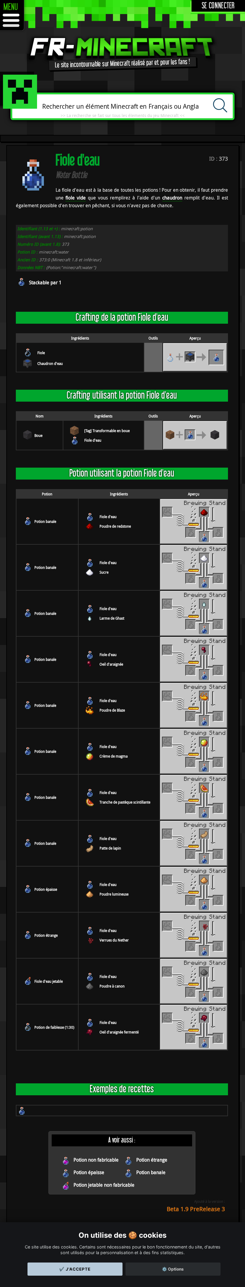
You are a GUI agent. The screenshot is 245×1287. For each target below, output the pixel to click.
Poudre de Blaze (112, 710)
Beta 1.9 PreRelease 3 (196, 1209)
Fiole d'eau (92, 440)
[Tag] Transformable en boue (107, 430)
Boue (38, 435)
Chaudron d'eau (50, 363)
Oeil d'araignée (111, 664)
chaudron (172, 197)
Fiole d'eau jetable (48, 981)
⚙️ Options (173, 1269)
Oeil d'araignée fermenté (119, 1032)
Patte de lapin (110, 848)
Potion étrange (46, 935)
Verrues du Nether (114, 940)
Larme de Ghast (111, 618)
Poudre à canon (112, 986)
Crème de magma (113, 756)
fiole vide (75, 197)
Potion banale (45, 521)
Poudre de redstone (115, 526)
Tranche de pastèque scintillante (124, 802)
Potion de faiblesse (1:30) (54, 1027)
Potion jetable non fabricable (104, 1185)
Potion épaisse (45, 889)
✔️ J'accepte (75, 1269)
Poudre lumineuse (113, 894)
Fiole (41, 352)
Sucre (103, 572)
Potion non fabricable (96, 1160)
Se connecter (218, 5)
